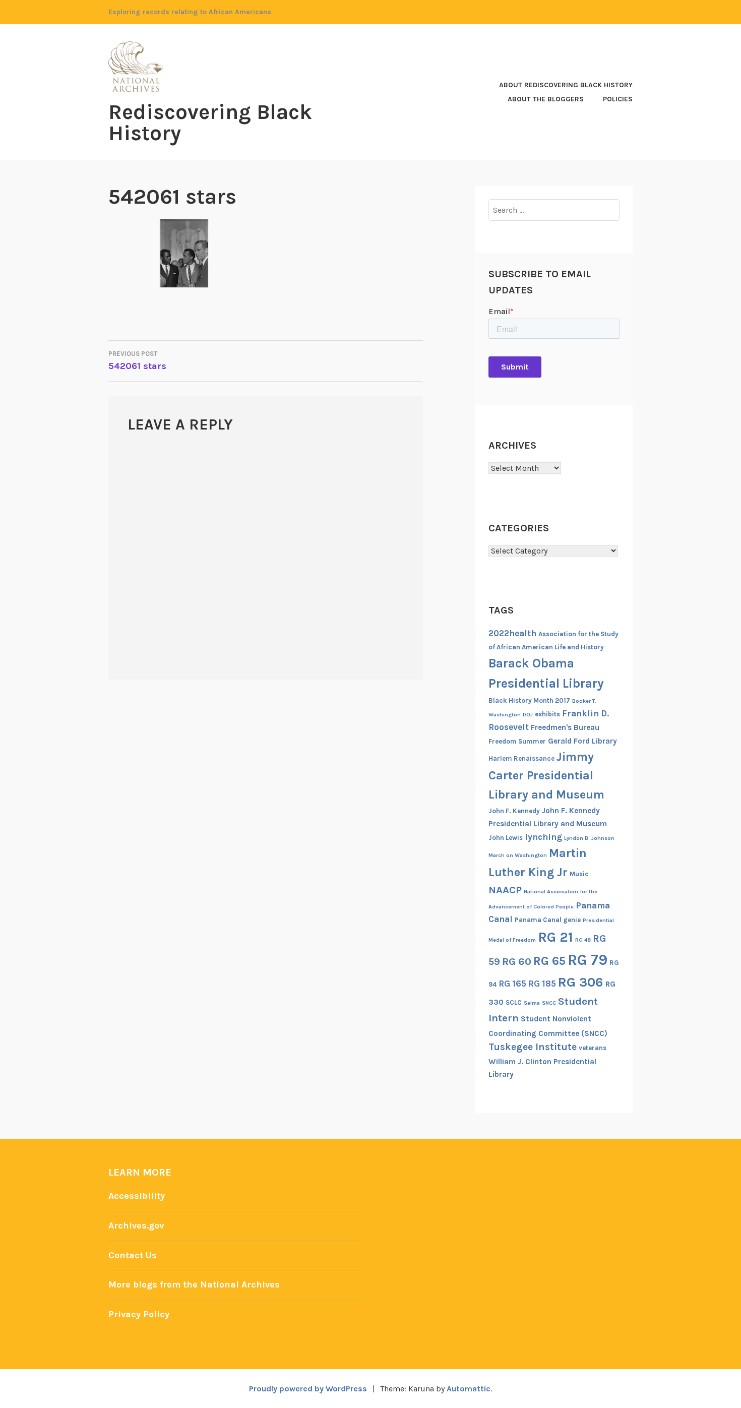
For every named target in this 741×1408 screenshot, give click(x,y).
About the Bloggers (546, 99)
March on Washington (517, 855)
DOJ (528, 714)
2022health (512, 633)
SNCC (549, 1003)
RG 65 (549, 961)
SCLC (514, 1002)
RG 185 (542, 983)
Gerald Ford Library (582, 741)
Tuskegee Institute (532, 1047)
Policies (618, 99)
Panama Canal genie (548, 920)
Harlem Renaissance (521, 758)
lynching (543, 837)
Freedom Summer (517, 741)
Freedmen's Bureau (565, 727)
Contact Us (132, 1255)
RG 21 (555, 937)
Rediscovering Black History (210, 122)
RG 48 (583, 940)
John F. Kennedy (514, 811)
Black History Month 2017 (529, 700)
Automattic (468, 1388)
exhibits (547, 714)
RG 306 (580, 982)
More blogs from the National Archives (194, 1284)
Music (579, 874)
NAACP (505, 890)
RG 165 (512, 983)
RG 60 (516, 961)
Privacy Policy (138, 1314)
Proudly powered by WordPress (308, 1388)
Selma (532, 1003)
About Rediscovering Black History (566, 85)
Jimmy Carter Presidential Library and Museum (546, 776)
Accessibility (136, 1195)
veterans (592, 1048)
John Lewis (505, 837)
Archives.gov (136, 1225)
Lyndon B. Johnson (589, 838)
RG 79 (587, 959)
